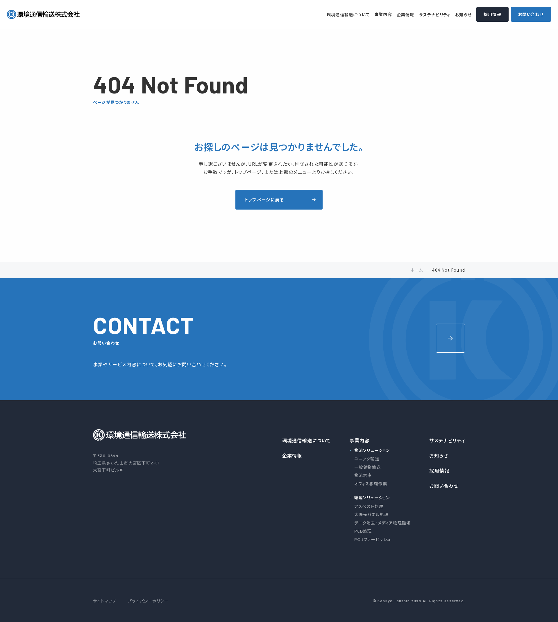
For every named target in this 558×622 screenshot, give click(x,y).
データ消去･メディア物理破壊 (382, 523)
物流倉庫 (363, 475)
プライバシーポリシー (148, 601)
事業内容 (383, 14)
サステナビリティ (435, 14)
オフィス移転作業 (370, 483)
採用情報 (492, 14)
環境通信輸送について (348, 14)
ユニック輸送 (366, 458)
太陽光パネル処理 (371, 514)
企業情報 (405, 14)
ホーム (416, 270)
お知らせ (463, 14)
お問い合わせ (531, 14)
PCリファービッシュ (372, 539)
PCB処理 (363, 531)
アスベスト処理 (368, 506)
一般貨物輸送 (367, 467)
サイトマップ (104, 601)
